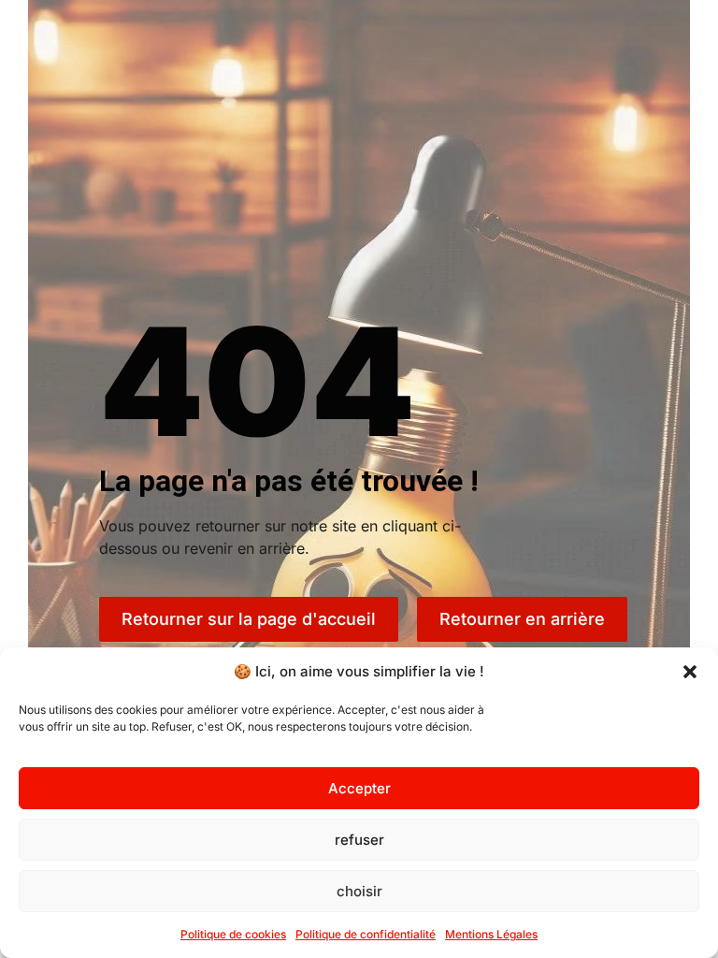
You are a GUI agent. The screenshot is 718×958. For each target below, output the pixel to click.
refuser (359, 840)
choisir (359, 891)
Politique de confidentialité (365, 934)
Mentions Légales (491, 934)
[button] (690, 671)
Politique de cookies (233, 934)
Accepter (359, 788)
